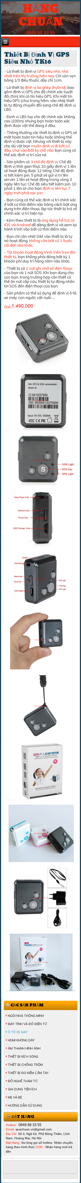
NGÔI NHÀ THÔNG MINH (26, 1016)
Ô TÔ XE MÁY (18, 1032)
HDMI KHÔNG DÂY (21, 1040)
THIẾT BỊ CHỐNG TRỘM (25, 1065)
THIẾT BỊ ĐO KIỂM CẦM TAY (28, 1073)
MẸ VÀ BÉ (15, 1097)
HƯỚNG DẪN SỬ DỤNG (25, 1105)
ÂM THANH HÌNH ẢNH (24, 1048)
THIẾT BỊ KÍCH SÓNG (23, 1056)
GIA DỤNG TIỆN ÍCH (22, 1089)
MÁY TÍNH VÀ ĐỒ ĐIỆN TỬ (27, 1024)
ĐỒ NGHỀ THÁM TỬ (22, 1081)
